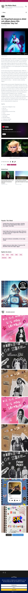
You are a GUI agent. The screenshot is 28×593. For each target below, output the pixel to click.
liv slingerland (13, 164)
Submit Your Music (8, 0)
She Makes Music (10, 5)
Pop (3, 254)
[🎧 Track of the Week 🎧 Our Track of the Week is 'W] (14, 492)
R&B (10, 257)
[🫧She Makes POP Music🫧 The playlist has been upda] (14, 328)
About (2, 0)
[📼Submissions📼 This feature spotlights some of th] (14, 383)
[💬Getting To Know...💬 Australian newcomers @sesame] (14, 355)
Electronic (4, 257)
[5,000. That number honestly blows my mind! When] (14, 519)
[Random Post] (26, 12)
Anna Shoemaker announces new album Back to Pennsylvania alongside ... (7, 181)
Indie (16, 254)
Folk (21, 254)
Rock (7, 254)
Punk (12, 254)
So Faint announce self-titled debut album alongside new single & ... (21, 181)
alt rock (8, 164)
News (3, 16)
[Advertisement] (14, 204)
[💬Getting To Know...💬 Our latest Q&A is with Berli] (14, 465)
